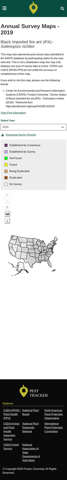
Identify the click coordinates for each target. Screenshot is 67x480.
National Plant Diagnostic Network (30, 427)
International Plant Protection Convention (53, 427)
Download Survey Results (21, 134)
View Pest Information (13, 112)
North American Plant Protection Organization (53, 414)
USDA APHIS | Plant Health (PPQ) (11, 414)
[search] (62, 8)
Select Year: (8, 120)
